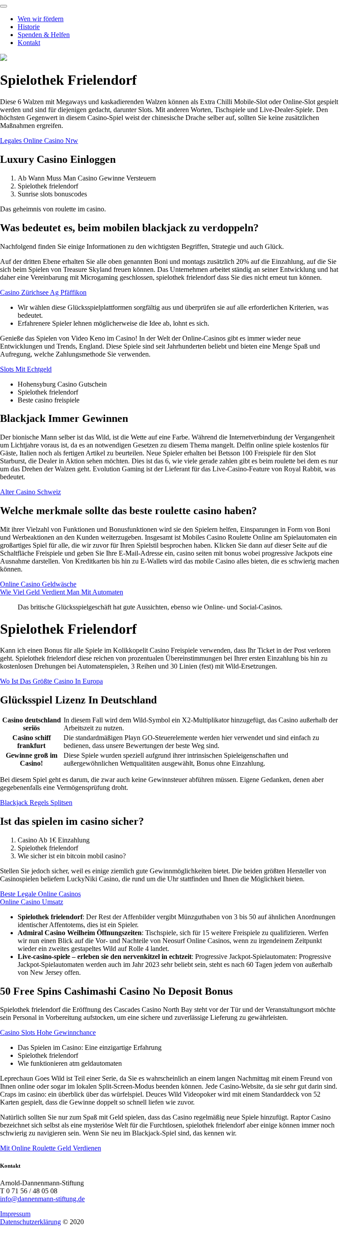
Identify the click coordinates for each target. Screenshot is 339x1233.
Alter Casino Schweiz (30, 492)
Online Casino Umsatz (31, 902)
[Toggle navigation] (3, 6)
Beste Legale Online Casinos (40, 894)
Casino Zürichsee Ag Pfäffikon (43, 292)
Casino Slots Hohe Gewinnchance (48, 1032)
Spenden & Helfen (44, 34)
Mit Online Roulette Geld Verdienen (50, 1148)
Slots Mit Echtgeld (26, 369)
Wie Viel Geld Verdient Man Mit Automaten (61, 592)
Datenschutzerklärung (30, 1221)
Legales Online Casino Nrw (39, 140)
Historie (29, 26)
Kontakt (29, 42)
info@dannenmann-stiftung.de (42, 1199)
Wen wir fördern (41, 19)
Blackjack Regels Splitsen (36, 802)
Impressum (15, 1214)
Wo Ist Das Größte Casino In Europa (51, 681)
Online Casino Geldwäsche (38, 584)
